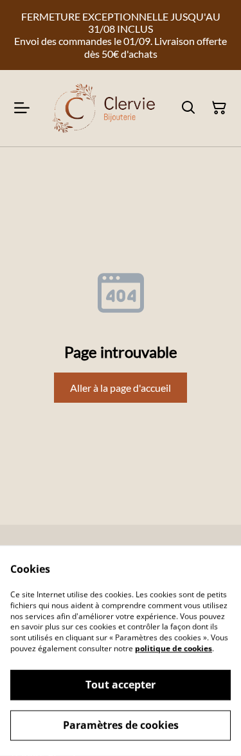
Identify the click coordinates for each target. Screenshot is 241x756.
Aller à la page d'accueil (120, 388)
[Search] (188, 108)
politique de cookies (173, 648)
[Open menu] (21, 108)
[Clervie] (102, 108)
